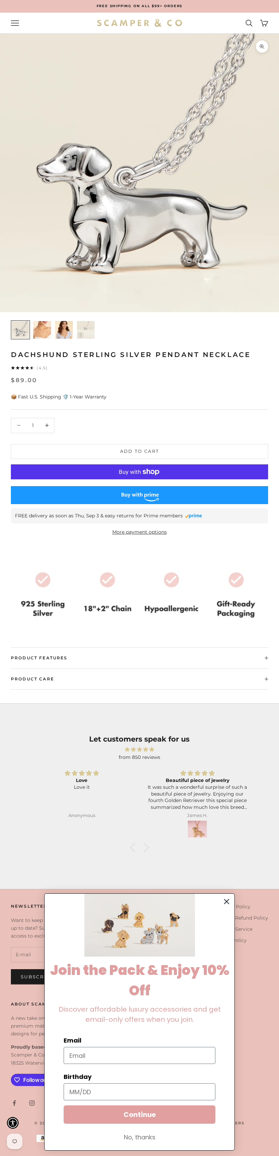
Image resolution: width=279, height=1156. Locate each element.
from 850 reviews (139, 757)
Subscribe (37, 976)
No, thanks (139, 1137)
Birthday (78, 1076)
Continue (140, 1114)
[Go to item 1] (20, 329)
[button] (134, 847)
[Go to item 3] (63, 329)
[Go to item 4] (85, 329)
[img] (139, 749)
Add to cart (139, 451)
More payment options (139, 532)
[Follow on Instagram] (32, 1103)
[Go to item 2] (42, 329)
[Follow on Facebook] (14, 1103)
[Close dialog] (226, 901)
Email (72, 1040)
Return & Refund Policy (240, 918)
